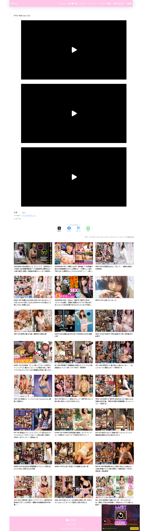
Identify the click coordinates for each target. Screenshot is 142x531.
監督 (109, 3)
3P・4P (88, 237)
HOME (72, 520)
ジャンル (82, 3)
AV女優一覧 (72, 3)
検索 (129, 3)
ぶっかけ (97, 237)
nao (23, 212)
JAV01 (14, 3)
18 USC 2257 (71, 524)
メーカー (101, 3)
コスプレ (106, 237)
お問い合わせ (118, 3)
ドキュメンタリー (118, 237)
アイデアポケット (29, 216)
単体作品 (131, 237)
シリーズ (92, 3)
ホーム (62, 3)
